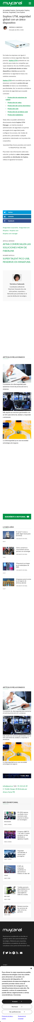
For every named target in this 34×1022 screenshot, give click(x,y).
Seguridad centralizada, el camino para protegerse (22, 853)
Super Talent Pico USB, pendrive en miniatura (16, 260)
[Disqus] (17, 476)
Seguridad (12, 12)
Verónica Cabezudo (17, 284)
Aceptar (15, 1001)
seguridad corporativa (11, 227)
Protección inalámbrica (15, 115)
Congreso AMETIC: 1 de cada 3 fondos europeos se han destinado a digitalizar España (23, 835)
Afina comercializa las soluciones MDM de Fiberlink (17, 247)
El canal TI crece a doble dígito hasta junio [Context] (23, 533)
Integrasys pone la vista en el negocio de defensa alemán (23, 581)
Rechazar (15, 1006)
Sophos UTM (13, 60)
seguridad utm (25, 227)
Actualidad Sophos (9, 10)
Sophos (6, 230)
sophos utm (14, 230)
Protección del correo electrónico (19, 105)
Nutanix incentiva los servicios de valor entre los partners (22, 909)
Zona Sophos (20, 12)
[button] (31, 968)
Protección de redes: (15, 102)
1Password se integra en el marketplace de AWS (23, 565)
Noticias (5, 12)
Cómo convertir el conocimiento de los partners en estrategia (23, 549)
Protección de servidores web (18, 112)
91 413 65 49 (22, 786)
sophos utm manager (11, 233)
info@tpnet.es (8, 786)
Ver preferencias (15, 1012)
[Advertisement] (17, 329)
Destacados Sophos (22, 10)
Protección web (13, 108)
